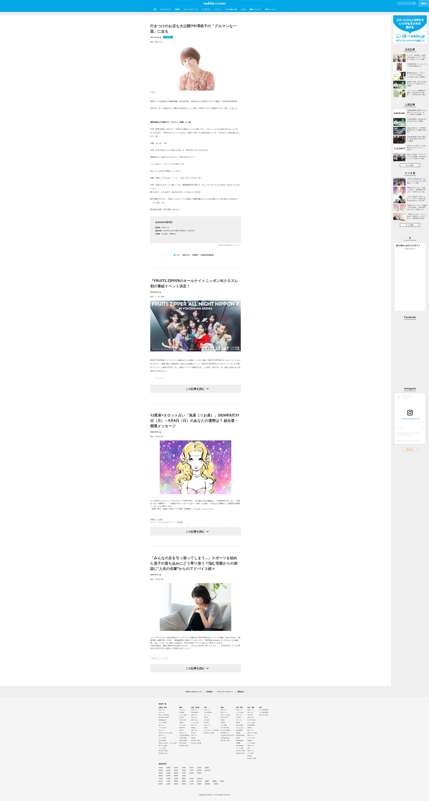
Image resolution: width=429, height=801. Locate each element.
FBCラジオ (194, 725)
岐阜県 (168, 776)
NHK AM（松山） (241, 753)
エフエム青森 (162, 722)
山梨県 (168, 773)
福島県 (207, 768)
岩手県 (176, 768)
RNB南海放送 (239, 740)
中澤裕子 (195, 255)
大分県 (191, 784)
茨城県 (161, 770)
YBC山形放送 (162, 740)
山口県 (191, 781)
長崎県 (176, 784)
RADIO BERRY (183, 740)
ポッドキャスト (165, 9)
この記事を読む (195, 389)
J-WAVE (181, 722)
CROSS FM (250, 717)
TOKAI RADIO (208, 712)
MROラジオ (194, 720)
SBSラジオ (207, 725)
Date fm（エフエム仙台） (166, 733)
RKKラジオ (250, 730)
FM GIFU (206, 722)
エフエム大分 (251, 738)
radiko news (214, 3)
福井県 (199, 773)
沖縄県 (216, 784)
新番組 (177, 9)
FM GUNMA (182, 743)
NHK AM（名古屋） (196, 743)
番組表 (423, 3)
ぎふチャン (207, 715)
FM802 (222, 720)
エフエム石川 (195, 722)
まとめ (243, 9)
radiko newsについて (193, 692)
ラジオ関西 (224, 725)
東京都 (199, 770)
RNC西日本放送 (240, 735)
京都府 (176, 778)
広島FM (238, 722)
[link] (408, 245)
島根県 (184, 781)
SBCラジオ (194, 735)
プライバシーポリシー (225, 692)
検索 (414, 3)
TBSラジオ (182, 710)
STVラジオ (162, 712)
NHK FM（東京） (264, 715)
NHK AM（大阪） (225, 740)
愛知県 (161, 776)
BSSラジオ (239, 710)
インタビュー (206, 9)
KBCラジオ (250, 712)
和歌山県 (200, 778)
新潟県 (161, 773)
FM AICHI (206, 720)
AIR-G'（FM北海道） (164, 715)
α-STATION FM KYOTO (227, 735)
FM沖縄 (249, 756)
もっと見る (410, 165)
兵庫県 (168, 778)
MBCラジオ (250, 745)
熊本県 (184, 784)
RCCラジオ (239, 720)
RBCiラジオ (250, 750)
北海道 (161, 768)
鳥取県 (176, 781)
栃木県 (168, 770)
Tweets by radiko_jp (410, 249)
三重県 (184, 776)
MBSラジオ (224, 712)
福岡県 (161, 784)
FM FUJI (193, 733)
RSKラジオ (239, 715)
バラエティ (168, 37)
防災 (155, 9)
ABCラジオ (224, 710)
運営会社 (241, 692)
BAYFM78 (182, 727)
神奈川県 (207, 770)
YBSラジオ (194, 730)
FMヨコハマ (182, 733)
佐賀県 (168, 784)
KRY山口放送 (239, 725)
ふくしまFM (162, 748)
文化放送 (181, 712)
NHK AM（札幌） (163, 750)
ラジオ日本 (182, 725)
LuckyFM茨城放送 (184, 735)
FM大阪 (223, 722)
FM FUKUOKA (251, 720)
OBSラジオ (250, 735)
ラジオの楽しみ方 (231, 9)
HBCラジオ (162, 710)
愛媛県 (215, 781)
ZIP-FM (206, 717)
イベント (218, 9)
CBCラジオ (207, 710)
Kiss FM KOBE (225, 727)
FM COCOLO (224, 717)
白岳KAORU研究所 (207, 255)
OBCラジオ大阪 (225, 715)
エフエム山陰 (239, 712)
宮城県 (184, 768)
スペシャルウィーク (191, 9)
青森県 (168, 768)
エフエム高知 (239, 748)
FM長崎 (249, 727)
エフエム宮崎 (251, 743)
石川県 (184, 773)
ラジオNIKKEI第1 (263, 710)
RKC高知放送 (239, 745)
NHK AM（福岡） (252, 758)
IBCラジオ (161, 725)
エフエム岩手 (162, 727)
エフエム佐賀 (251, 722)
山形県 (199, 768)
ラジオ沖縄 (250, 753)
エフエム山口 (239, 727)
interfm (181, 717)
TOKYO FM (182, 720)
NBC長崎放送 (251, 725)
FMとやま (194, 717)
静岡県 (176, 776)
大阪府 (161, 778)
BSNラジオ (194, 710)
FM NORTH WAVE (164, 717)
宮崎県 (199, 784)
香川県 (199, 781)
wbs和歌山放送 (225, 738)
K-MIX (205, 727)
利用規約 (209, 692)
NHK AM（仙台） (163, 753)
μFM (248, 748)
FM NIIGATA (194, 712)
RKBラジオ (186, 255)
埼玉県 (184, 770)
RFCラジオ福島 (163, 745)
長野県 (176, 773)
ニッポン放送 (183, 715)
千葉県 (191, 770)
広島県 (168, 781)
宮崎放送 (249, 740)
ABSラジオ (162, 735)
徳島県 (207, 781)
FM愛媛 (238, 743)
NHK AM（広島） (241, 750)
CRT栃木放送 (183, 738)
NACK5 (181, 730)
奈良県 (191, 778)
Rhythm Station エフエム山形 (168, 743)
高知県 (222, 781)
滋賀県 (184, 778)
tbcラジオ (161, 730)
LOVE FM (250, 715)
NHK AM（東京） (184, 745)
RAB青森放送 (162, 720)
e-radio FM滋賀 (225, 730)
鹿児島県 (207, 784)
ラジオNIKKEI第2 (263, 712)
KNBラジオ (194, 715)
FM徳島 (238, 733)
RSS (411, 449)
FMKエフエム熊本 (252, 733)
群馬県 (176, 770)
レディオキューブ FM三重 (211, 730)
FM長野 (193, 738)
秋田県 (191, 768)
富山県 (191, 773)
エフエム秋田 (162, 738)
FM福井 (193, 727)
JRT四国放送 (239, 730)
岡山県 (161, 781)
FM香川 (238, 738)
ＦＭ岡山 (238, 717)
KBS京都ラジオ (225, 733)
